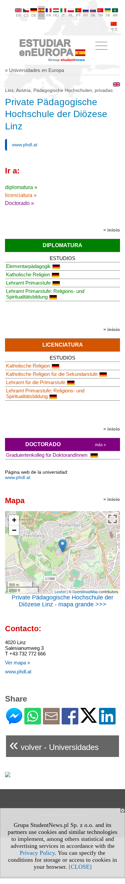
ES (41, 15)
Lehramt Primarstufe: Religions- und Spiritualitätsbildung (45, 294)
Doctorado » (19, 203)
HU (56, 15)
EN (18, 15)
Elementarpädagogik (28, 266)
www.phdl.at (24, 144)
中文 (114, 29)
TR (100, 15)
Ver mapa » (17, 662)
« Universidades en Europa (34, 70)
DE (33, 15)
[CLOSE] (80, 866)
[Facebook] (70, 721)
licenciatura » (21, 195)
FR (48, 15)
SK (93, 15)
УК (108, 15)
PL (71, 15)
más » (100, 444)
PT (78, 15)
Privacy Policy (37, 853)
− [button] (14, 530)
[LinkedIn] (107, 721)
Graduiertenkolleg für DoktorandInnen (47, 455)
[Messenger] (14, 721)
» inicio (111, 230)
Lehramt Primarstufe (28, 283)
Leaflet (60, 591)
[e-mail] (51, 721)
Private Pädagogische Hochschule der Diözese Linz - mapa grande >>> (62, 601)
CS (26, 15)
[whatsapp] (32, 721)
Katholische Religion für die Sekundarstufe (52, 374)
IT (63, 15)
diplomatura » (21, 187)
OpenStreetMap (85, 591)
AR (115, 15)
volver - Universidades (54, 744)
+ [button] (14, 520)
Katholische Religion (28, 274)
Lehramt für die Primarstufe (35, 382)
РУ (85, 15)
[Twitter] (88, 719)
